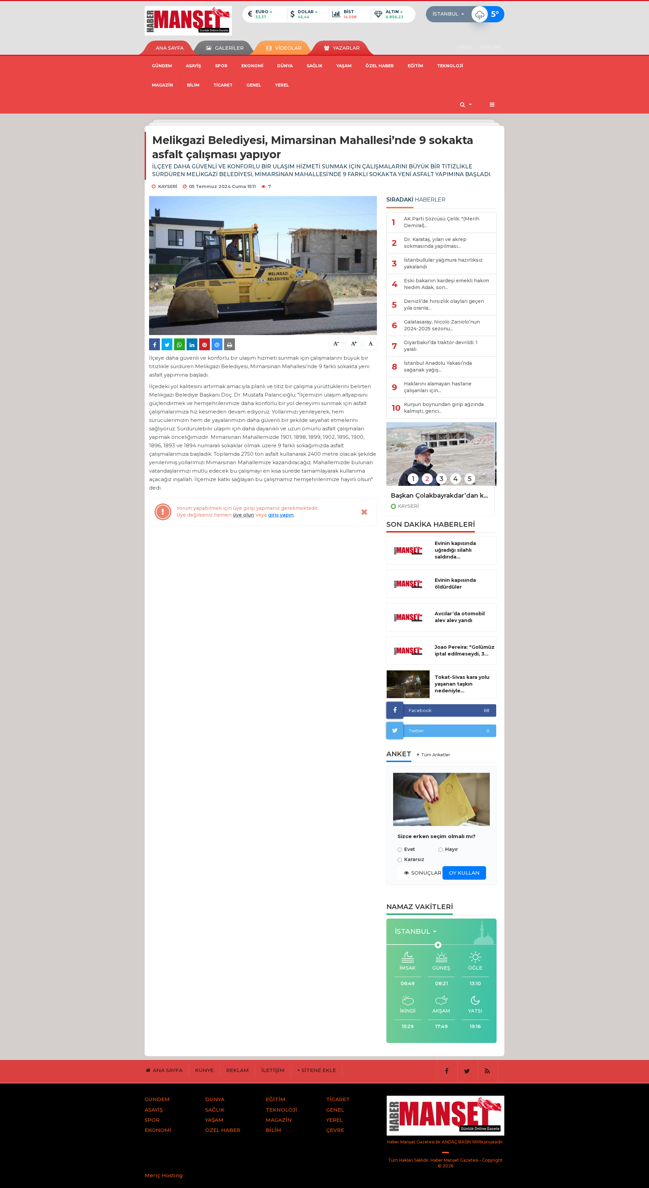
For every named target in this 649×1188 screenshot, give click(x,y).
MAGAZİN (162, 85)
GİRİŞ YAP (490, 47)
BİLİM (193, 85)
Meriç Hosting (164, 1175)
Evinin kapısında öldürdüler (455, 583)
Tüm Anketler (435, 754)
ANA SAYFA (170, 48)
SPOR (221, 65)
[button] (450, 14)
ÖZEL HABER (379, 65)
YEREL (282, 85)
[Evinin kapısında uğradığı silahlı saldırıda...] (408, 550)
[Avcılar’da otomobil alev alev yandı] (408, 617)
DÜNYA (285, 65)
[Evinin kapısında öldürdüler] (408, 584)
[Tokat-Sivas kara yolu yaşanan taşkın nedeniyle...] (408, 684)
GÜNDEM (162, 65)
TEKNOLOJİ (450, 65)
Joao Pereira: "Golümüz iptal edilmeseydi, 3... (465, 650)
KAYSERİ (410, 506)
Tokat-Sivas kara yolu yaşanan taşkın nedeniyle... (462, 684)
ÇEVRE (335, 1130)
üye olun (243, 515)
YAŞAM (344, 65)
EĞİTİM (415, 65)
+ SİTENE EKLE (316, 1070)
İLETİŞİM (273, 1070)
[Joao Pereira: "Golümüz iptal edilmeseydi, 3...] (408, 651)
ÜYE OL (465, 47)
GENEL (253, 85)
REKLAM (237, 1070)
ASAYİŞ (193, 65)
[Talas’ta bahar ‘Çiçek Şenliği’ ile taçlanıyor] (441, 458)
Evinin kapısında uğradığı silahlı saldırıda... (455, 550)
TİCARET (223, 85)
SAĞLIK (314, 65)
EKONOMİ (252, 65)
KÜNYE (204, 1070)
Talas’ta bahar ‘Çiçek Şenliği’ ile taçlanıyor (441, 495)
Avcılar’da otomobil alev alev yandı (460, 617)
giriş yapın (281, 515)
